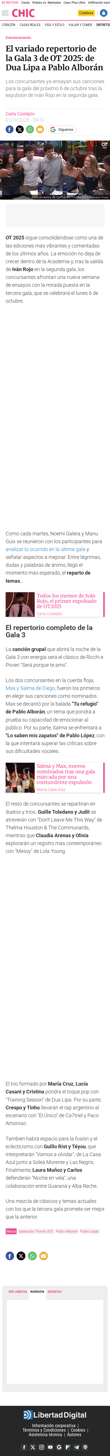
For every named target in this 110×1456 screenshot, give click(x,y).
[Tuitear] (20, 129)
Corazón (8, 25)
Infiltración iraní (99, 2)
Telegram (76, 1447)
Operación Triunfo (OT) (36, 1231)
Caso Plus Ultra (74, 2)
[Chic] (23, 13)
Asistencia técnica (45, 1435)
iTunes (85, 1447)
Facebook (24, 1447)
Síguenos (65, 129)
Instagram (41, 1447)
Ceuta (25, 2)
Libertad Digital (55, 1414)
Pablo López (89, 1231)
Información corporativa (54, 1426)
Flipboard (67, 1447)
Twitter (32, 1447)
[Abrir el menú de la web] (6, 13)
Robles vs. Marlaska (46, 2)
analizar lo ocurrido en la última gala (46, 549)
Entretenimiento (18, 38)
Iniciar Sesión (103, 13)
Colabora (86, 13)
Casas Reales (30, 25)
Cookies (78, 1430)
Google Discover (59, 1447)
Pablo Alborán (67, 1231)
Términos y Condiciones (44, 1430)
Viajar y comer (80, 25)
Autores (74, 1435)
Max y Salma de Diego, (31, 688)
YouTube (50, 1447)
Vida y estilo (54, 25)
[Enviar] (30, 129)
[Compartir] (10, 129)
